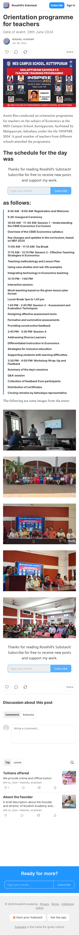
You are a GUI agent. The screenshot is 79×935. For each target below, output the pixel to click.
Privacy (44, 904)
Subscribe (57, 5)
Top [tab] (7, 762)
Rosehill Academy (23, 39)
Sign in (71, 5)
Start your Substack (29, 917)
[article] (39, 780)
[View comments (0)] (16, 52)
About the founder (18, 797)
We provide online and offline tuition (27, 778)
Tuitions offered (16, 773)
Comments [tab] (12, 714)
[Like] (7, 52)
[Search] (72, 762)
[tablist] (19, 715)
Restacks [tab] (28, 714)
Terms (55, 904)
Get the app (58, 917)
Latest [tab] (17, 762)
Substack (20, 927)
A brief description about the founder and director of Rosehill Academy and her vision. (28, 804)
